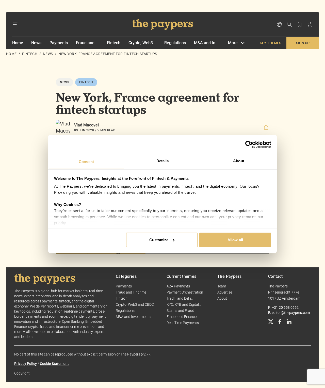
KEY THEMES (270, 43)
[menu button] (15, 24)
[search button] (289, 24)
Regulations (175, 42)
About (222, 298)
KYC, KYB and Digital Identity (183, 304)
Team (221, 286)
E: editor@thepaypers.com (289, 313)
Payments (59, 42)
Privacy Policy (25, 364)
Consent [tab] (86, 161)
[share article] (266, 127)
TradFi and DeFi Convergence (179, 298)
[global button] (279, 24)
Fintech (113, 42)
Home (17, 42)
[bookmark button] (300, 24)
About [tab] (238, 161)
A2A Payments (178, 286)
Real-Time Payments (183, 323)
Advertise (224, 292)
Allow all (235, 240)
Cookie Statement (54, 364)
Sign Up (303, 43)
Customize (159, 240)
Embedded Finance (182, 317)
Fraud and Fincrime (87, 42)
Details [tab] (162, 161)
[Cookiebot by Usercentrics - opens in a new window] (249, 144)
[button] (266, 127)
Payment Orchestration (185, 292)
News (36, 42)
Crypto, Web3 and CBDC (142, 42)
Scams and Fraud (180, 311)
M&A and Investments (207, 42)
